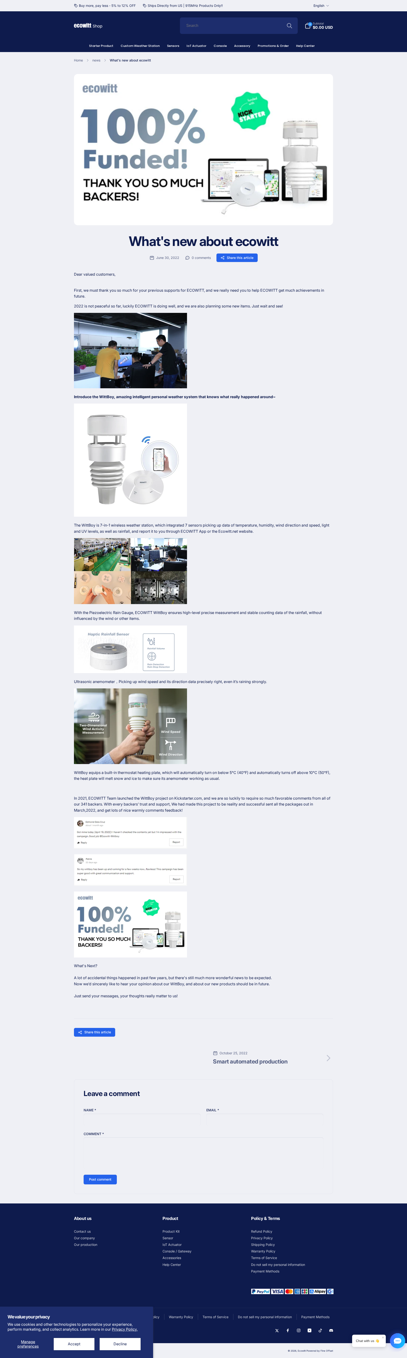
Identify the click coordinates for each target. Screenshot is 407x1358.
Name (90, 1110)
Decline (120, 1344)
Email (212, 1110)
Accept (74, 1344)
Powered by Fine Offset (319, 1350)
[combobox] (239, 25)
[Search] (289, 25)
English (318, 6)
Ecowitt (302, 1350)
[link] (105, 5)
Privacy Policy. (125, 1329)
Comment (94, 1134)
